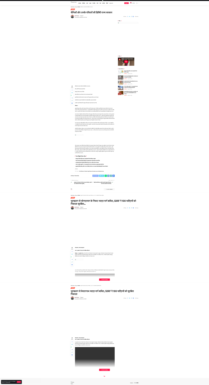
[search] (131, 3)
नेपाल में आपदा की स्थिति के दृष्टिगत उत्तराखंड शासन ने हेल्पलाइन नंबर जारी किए (88, 160)
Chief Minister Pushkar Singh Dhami (85, 171)
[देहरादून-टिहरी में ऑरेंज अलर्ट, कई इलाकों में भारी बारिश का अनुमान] (120, 72)
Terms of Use (8, 382)
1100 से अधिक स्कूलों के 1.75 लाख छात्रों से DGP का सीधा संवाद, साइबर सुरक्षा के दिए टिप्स (90, 164)
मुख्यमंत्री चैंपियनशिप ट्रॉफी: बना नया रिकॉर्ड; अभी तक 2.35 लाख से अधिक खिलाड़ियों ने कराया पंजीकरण (92, 166)
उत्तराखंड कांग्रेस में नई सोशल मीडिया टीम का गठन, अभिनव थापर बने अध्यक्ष (87, 162)
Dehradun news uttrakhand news (98, 171)
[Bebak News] (74, 3)
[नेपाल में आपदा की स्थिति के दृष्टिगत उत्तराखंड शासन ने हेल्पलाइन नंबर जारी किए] (120, 77)
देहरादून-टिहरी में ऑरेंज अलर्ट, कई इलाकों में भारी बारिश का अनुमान (86, 158)
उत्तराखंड (73, 9)
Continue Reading (104, 279)
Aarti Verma (77, 15)
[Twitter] (136, 383)
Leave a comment (110, 189)
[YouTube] (137, 383)
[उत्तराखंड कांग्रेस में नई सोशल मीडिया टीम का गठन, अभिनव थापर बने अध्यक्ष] (120, 83)
